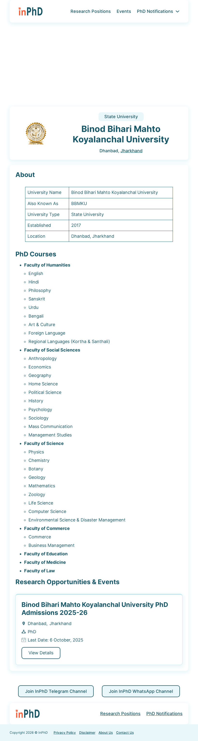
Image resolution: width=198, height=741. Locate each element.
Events (124, 11)
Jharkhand (131, 150)
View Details (40, 652)
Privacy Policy (65, 732)
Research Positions (91, 11)
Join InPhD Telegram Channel (56, 691)
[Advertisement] (99, 67)
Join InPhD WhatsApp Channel (141, 691)
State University (121, 116)
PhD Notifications (155, 11)
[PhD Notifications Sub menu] (177, 11)
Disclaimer (87, 732)
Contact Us (125, 732)
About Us (106, 732)
